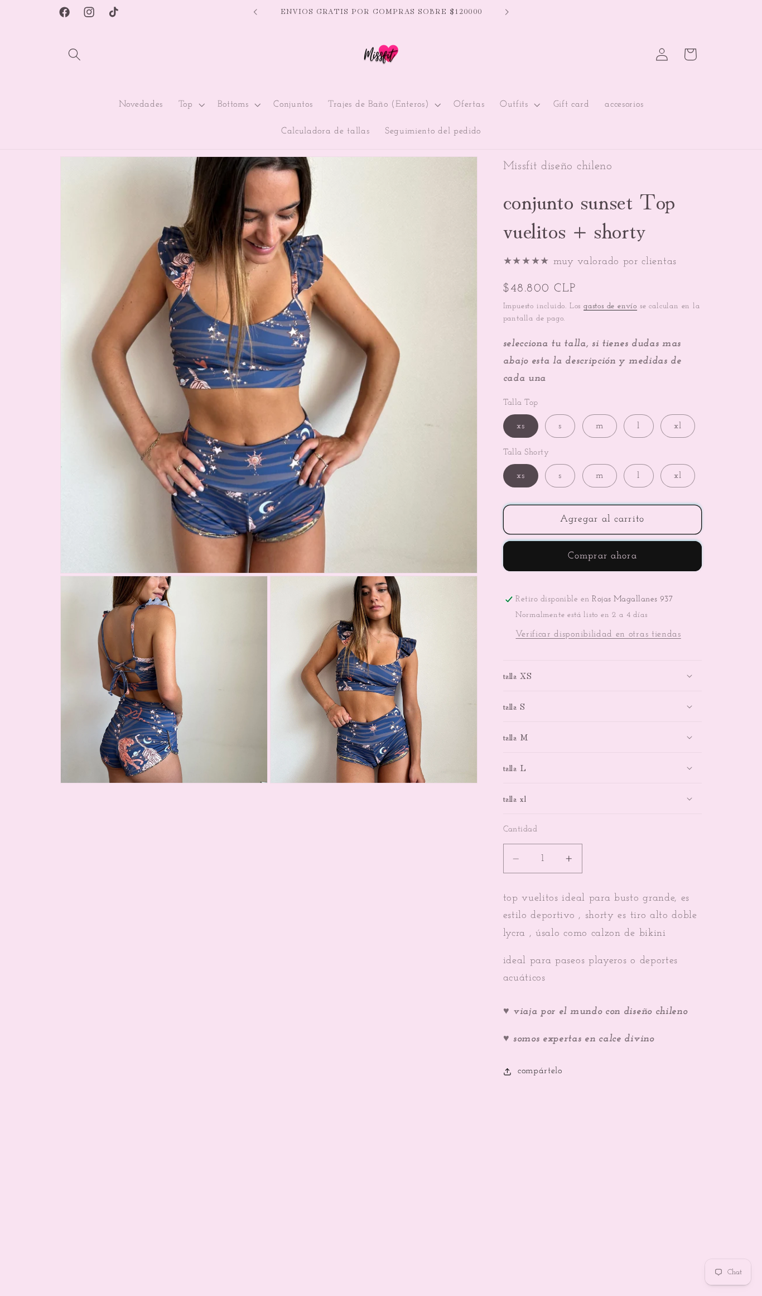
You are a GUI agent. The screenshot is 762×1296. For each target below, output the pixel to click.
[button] (74, 54)
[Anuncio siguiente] (506, 12)
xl (678, 426)
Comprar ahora (602, 556)
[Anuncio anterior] (255, 12)
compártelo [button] (540, 1071)
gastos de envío (610, 306)
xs (521, 426)
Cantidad (520, 830)
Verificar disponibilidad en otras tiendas (598, 634)
